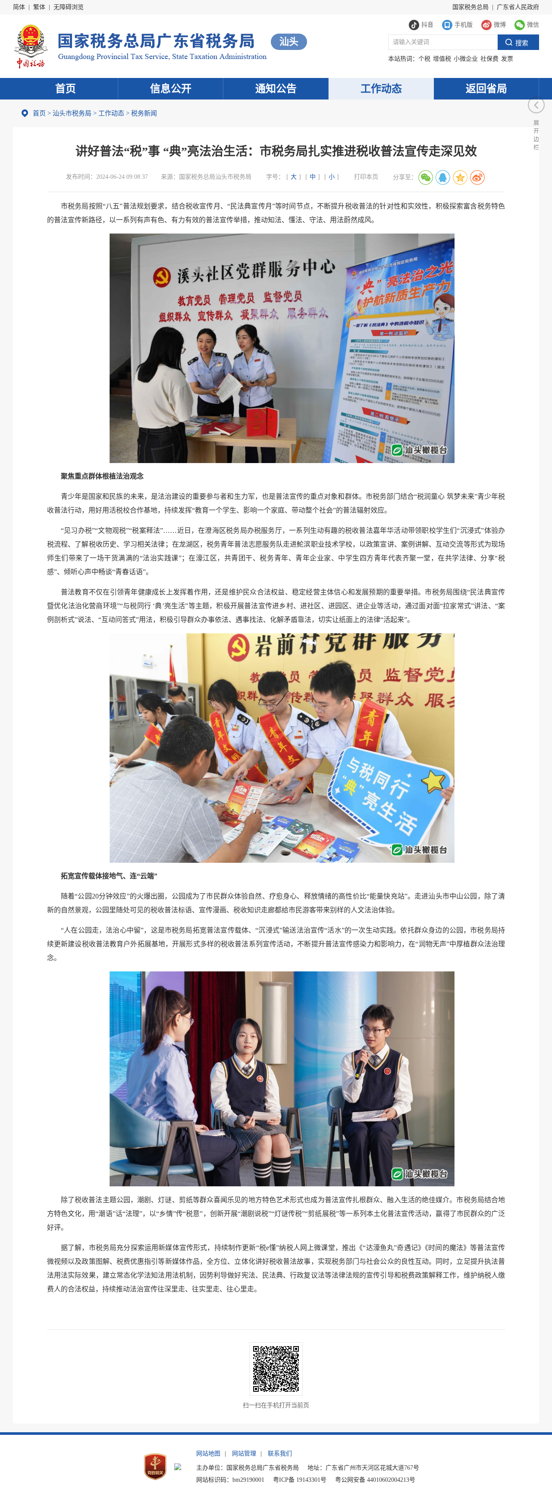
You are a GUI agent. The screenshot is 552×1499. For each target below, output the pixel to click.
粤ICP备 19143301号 (299, 1480)
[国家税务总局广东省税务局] (140, 45)
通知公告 (276, 88)
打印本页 (366, 177)
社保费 (489, 59)
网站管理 (244, 1453)
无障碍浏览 (68, 7)
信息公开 (170, 88)
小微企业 (466, 59)
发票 (507, 59)
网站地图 (208, 1453)
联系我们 (280, 1453)
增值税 (442, 59)
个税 (424, 59)
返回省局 (486, 88)
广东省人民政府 (518, 7)
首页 (65, 88)
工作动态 (381, 88)
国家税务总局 (470, 7)
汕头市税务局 (72, 113)
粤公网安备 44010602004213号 (375, 1480)
